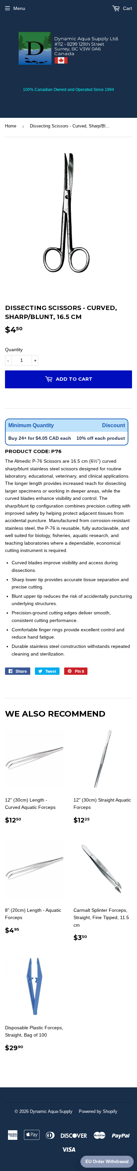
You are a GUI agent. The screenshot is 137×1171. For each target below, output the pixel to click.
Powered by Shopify (98, 1111)
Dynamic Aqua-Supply (51, 1111)
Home (10, 125)
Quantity (14, 349)
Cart (127, 8)
